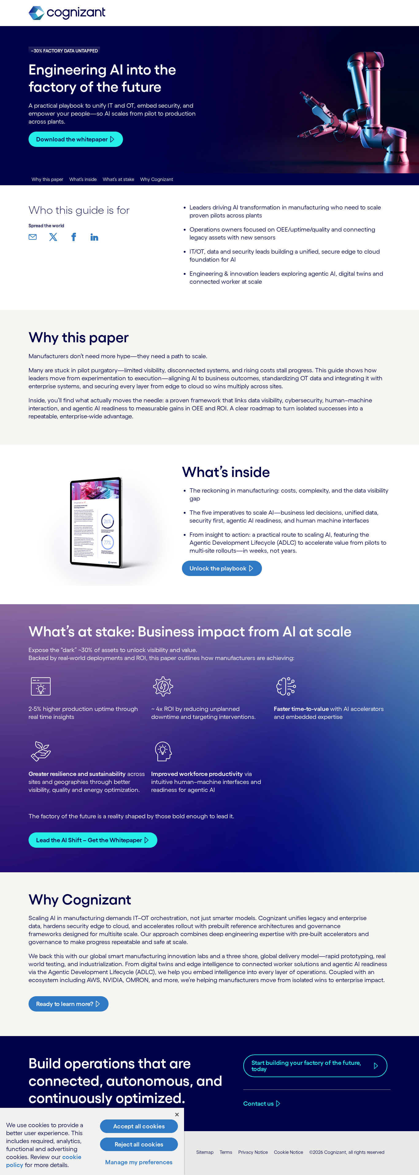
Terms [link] (226, 1152)
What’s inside (83, 179)
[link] (67, 13)
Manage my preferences (138, 1162)
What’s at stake (118, 179)
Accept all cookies (139, 1126)
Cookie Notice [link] (288, 1152)
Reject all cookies (139, 1144)
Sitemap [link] (204, 1152)
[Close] (177, 1114)
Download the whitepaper (72, 139)
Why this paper (47, 179)
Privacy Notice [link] (253, 1152)
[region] (92, 1141)
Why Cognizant (156, 179)
